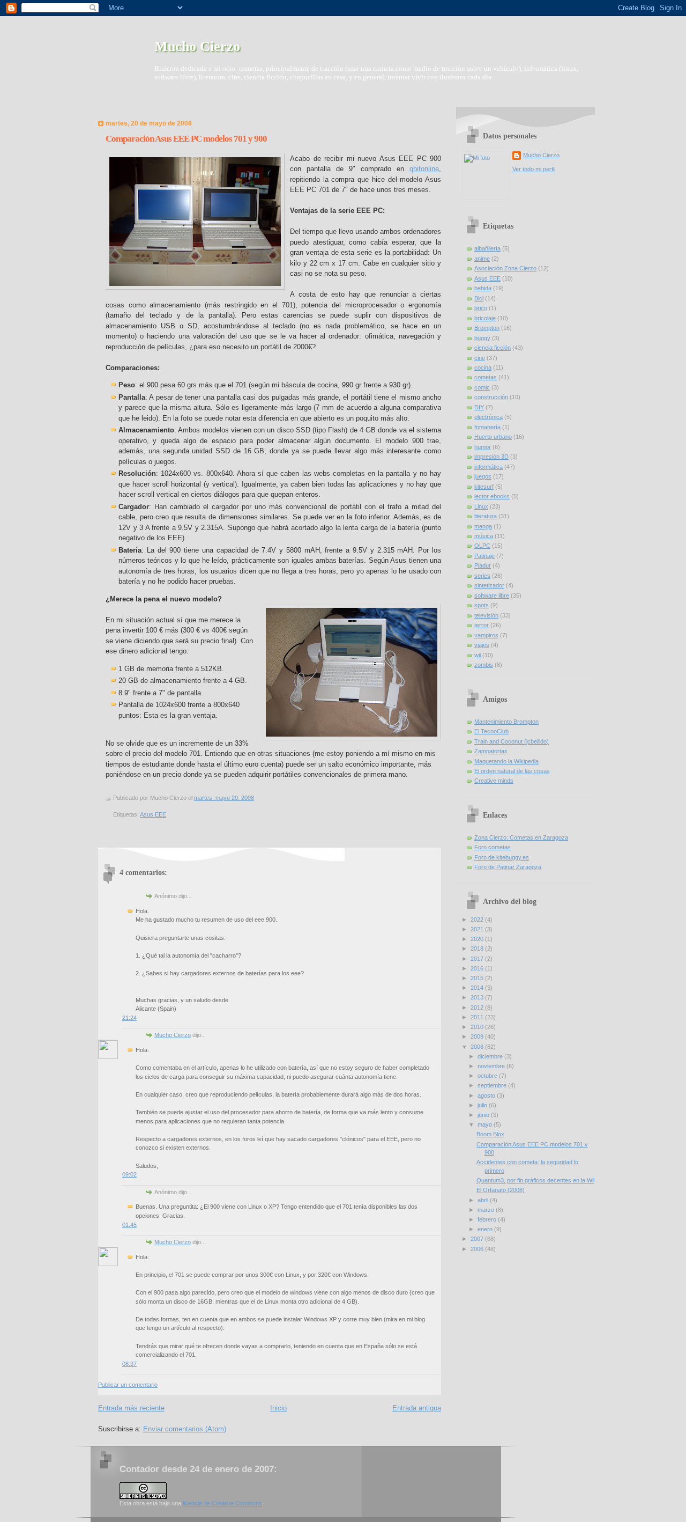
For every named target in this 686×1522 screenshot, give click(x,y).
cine (479, 358)
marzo (487, 1210)
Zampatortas (491, 751)
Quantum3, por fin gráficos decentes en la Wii (535, 1180)
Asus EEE (153, 814)
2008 (478, 1046)
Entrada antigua (416, 1408)
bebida (482, 288)
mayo (486, 1124)
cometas (485, 377)
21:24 (129, 1017)
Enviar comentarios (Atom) (184, 1429)
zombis (483, 664)
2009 (478, 1036)
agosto (487, 1095)
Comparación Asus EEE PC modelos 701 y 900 (186, 139)
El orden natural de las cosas (512, 771)
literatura (485, 516)
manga (483, 526)
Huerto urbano (493, 436)
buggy (482, 338)
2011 (478, 1017)
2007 (478, 1239)
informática (488, 467)
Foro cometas (492, 847)
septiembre (493, 1085)
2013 (478, 997)
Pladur (482, 565)
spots (481, 605)
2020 (478, 939)
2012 (478, 1007)
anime (482, 258)
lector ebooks (492, 496)
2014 (478, 987)
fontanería (487, 427)
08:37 (129, 1364)
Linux (481, 506)
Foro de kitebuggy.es (501, 857)
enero (486, 1229)
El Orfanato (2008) (500, 1190)
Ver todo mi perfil (533, 169)
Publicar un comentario (128, 1384)
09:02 (129, 1174)
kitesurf (484, 486)
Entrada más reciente (131, 1408)
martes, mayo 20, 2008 (224, 798)
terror (481, 625)
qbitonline (424, 169)
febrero (488, 1219)
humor (482, 447)
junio (484, 1115)
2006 (478, 1249)
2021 (478, 929)
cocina (482, 367)
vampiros (486, 635)
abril (484, 1200)
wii (477, 655)
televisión (486, 615)
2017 (478, 958)
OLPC (482, 545)
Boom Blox (490, 1134)
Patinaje (484, 556)
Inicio (278, 1408)
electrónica (488, 417)
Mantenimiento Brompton (506, 721)
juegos (482, 476)
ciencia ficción (492, 347)
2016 (478, 968)
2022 (478, 919)
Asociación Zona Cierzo (505, 268)
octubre (488, 1075)
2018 (478, 948)
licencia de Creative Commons (222, 1503)
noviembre (492, 1066)
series (482, 575)
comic (482, 387)
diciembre (491, 1056)
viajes (481, 645)
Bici (478, 298)
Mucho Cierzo (197, 46)
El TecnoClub (491, 731)
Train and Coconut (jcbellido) (511, 741)
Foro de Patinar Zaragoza (507, 867)
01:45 (129, 1225)
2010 (478, 1027)
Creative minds (493, 780)
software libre (491, 595)
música (483, 536)
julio (483, 1105)
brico (480, 308)
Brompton (486, 328)
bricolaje (485, 318)
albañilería (487, 248)
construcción (491, 397)
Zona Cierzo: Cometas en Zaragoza (521, 837)
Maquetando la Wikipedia (506, 761)
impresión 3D (491, 456)
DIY (479, 407)
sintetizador (489, 585)
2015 (478, 978)
